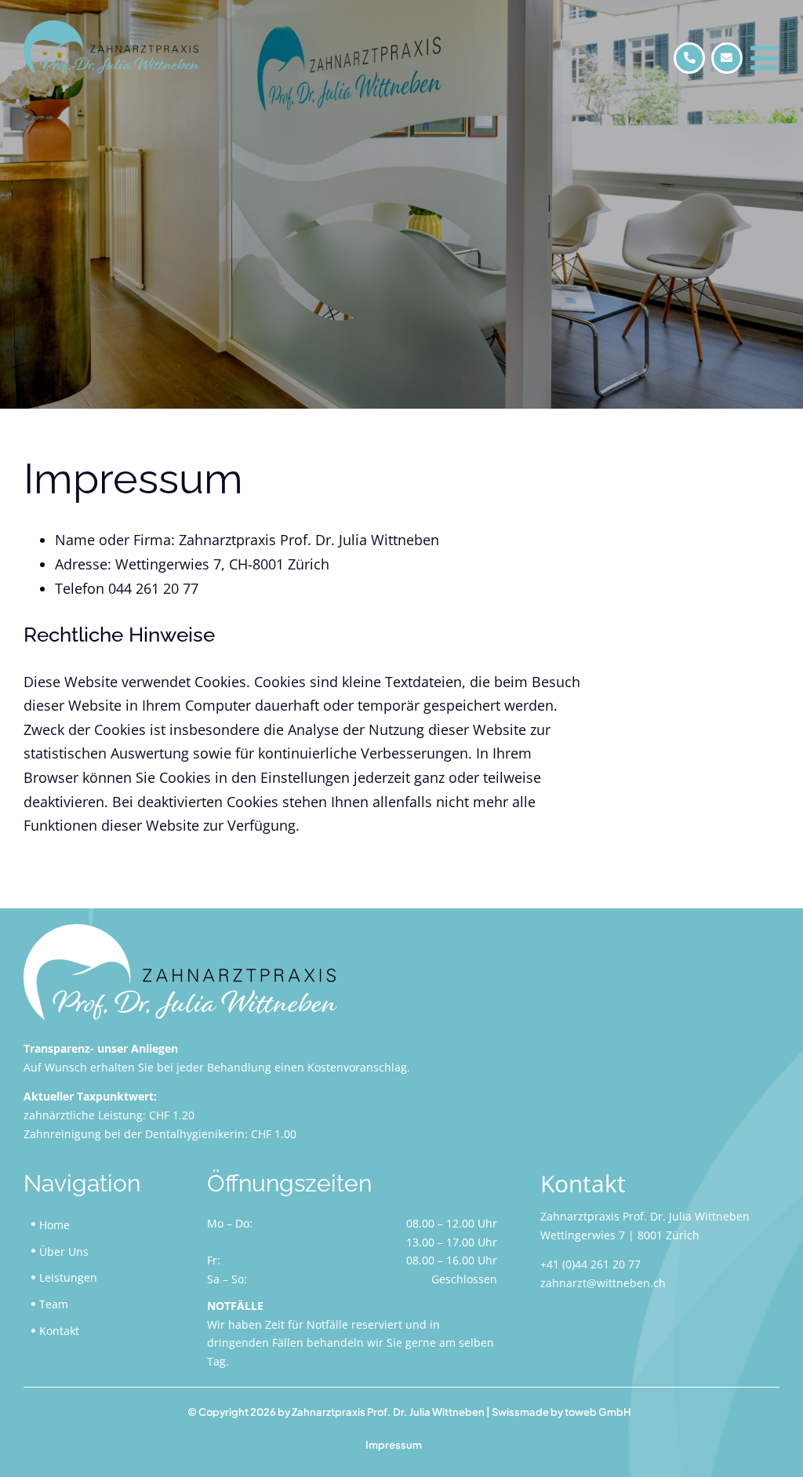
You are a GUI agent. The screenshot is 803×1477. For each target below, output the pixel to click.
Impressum (393, 1445)
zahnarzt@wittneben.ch (603, 1282)
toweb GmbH (598, 1412)
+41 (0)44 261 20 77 (590, 1264)
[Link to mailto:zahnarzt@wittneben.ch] (727, 58)
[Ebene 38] (180, 931)
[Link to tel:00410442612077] (689, 58)
